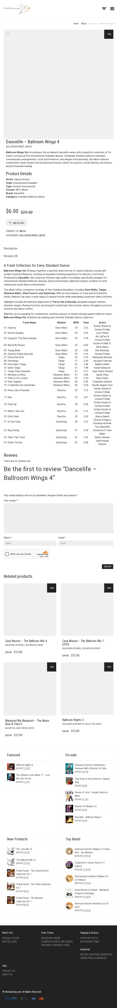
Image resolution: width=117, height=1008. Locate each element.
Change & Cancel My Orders (57, 941)
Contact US (8, 971)
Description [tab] (10, 248)
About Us (7, 974)
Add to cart (18, 222)
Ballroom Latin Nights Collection (78, 724)
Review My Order (50, 938)
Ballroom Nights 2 (73, 720)
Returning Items (89, 941)
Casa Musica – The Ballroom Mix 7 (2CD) (83, 642)
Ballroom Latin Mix (14, 645)
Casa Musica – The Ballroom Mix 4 (26, 641)
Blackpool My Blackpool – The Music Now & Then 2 (27, 722)
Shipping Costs (89, 938)
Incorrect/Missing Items (55, 945)
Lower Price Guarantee (93, 958)
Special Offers (10, 938)
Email (62, 537)
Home (76, 23)
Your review (11, 500)
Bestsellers (9, 941)
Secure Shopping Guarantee (96, 954)
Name (8, 537)
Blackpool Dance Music (16, 728)
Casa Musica (31, 645)
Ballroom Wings (15, 146)
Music (84, 23)
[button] (53, 641)
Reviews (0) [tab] (11, 256)
